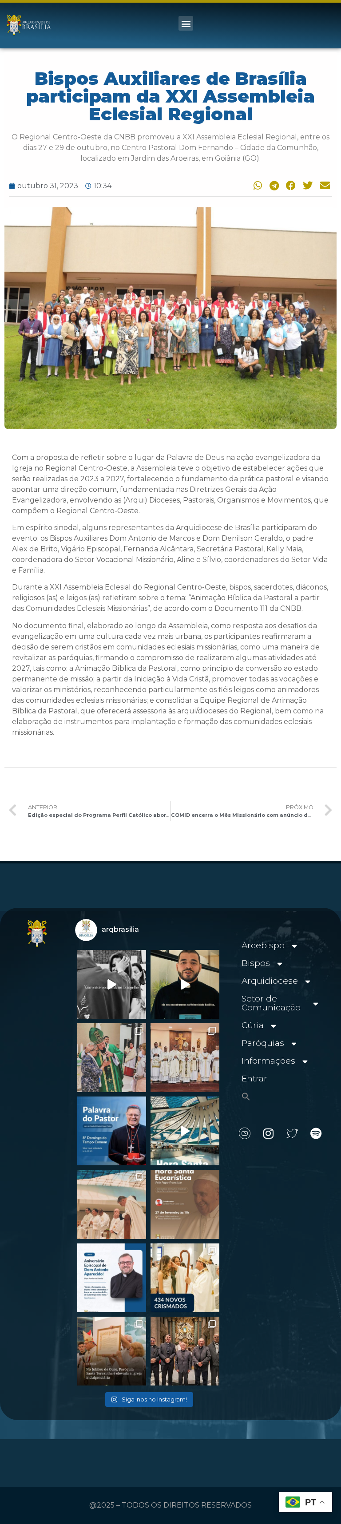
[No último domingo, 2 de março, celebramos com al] (111, 1057)
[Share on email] (323, 185)
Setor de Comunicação (271, 1003)
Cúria (253, 1025)
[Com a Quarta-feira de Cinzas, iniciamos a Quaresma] (111, 984)
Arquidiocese (270, 981)
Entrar (254, 1078)
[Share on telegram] (272, 185)
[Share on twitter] (306, 185)
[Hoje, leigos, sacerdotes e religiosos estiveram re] (111, 1204)
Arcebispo (263, 945)
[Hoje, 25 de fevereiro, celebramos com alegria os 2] (111, 1277)
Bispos (256, 963)
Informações (268, 1061)
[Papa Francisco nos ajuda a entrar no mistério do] (111, 1130)
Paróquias (263, 1043)
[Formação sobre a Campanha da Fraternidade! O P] (185, 984)
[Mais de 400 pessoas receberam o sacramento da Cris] (185, 1277)
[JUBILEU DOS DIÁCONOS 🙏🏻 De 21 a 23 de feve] (185, 1351)
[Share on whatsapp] (255, 185)
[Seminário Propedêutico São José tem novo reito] (185, 1057)
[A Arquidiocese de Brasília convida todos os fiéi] (185, 1204)
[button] (185, 23)
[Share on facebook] (289, 185)
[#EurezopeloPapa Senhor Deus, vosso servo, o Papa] (185, 1130)
